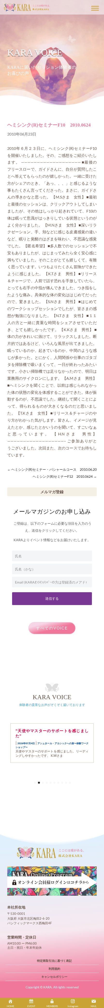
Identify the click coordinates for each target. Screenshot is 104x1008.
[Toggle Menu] (95, 8)
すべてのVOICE (52, 628)
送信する (52, 598)
